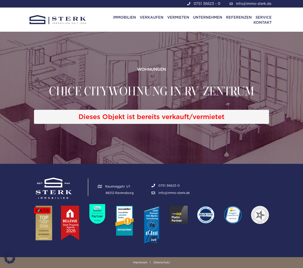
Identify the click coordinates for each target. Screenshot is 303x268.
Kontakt (263, 22)
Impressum (140, 262)
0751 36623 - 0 (207, 4)
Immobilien (124, 17)
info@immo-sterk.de (253, 4)
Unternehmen (207, 17)
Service (264, 17)
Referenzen (239, 17)
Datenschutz (161, 262)
